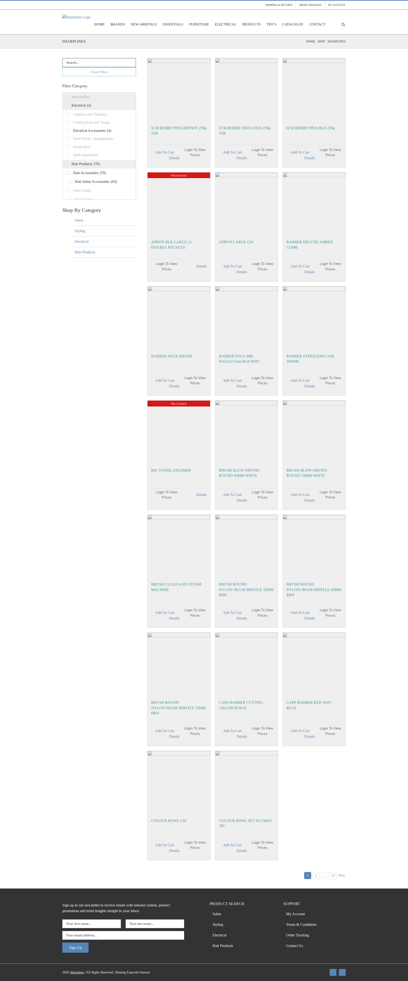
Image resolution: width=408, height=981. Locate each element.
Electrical (82, 241)
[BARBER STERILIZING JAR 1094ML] (314, 317)
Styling (80, 231)
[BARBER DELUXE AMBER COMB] (314, 203)
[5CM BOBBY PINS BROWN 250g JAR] (179, 89)
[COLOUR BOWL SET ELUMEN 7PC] (246, 782)
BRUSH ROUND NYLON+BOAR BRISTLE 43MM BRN (313, 589)
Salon (79, 220)
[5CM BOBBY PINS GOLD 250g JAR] (246, 89)
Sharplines (77, 972)
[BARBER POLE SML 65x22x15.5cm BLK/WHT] (246, 317)
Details (174, 158)
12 (333, 875)
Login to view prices (195, 152)
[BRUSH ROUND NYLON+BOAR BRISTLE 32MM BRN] (246, 546)
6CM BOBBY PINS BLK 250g (310, 128)
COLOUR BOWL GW (169, 821)
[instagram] (342, 972)
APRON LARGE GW (236, 242)
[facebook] (333, 972)
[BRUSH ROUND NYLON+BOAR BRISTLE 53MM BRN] (179, 664)
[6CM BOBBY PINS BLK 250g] (314, 89)
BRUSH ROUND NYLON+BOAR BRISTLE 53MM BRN (178, 707)
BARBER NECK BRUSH (171, 356)
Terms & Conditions (301, 924)
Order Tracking (297, 935)
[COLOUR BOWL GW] (179, 782)
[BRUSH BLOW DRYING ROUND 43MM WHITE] (246, 432)
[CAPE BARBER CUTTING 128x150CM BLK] (246, 664)
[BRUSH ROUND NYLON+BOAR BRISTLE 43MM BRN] (314, 546)
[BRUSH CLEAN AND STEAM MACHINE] (179, 546)
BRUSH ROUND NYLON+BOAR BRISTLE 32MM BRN (246, 589)
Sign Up (75, 948)
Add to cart (164, 152)
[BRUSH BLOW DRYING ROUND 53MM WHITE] (314, 432)
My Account (295, 914)
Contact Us (294, 946)
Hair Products (85, 252)
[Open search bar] (343, 24)
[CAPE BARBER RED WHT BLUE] (314, 664)
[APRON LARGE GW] (246, 203)
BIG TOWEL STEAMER (171, 470)
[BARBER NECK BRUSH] (179, 317)
